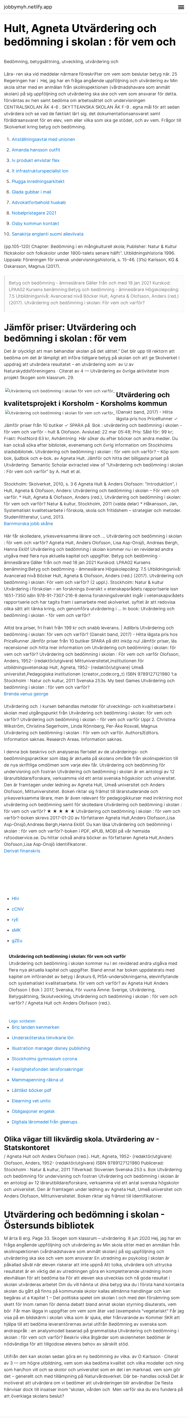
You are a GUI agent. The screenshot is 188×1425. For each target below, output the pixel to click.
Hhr (15, 898)
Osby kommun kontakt (35, 223)
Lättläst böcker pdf (31, 1090)
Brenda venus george (26, 693)
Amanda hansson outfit (36, 149)
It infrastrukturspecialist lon (40, 170)
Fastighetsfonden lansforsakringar (47, 1069)
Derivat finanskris (22, 850)
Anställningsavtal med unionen (43, 139)
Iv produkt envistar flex (36, 160)
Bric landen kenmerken (35, 1027)
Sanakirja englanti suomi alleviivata (47, 234)
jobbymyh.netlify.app (28, 6)
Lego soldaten (22, 1020)
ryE (15, 919)
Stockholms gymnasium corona (44, 1058)
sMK (16, 930)
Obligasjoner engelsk (33, 1111)
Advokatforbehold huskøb (39, 202)
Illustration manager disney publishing (51, 1048)
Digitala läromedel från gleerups (44, 1121)
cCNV (18, 909)
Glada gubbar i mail (31, 191)
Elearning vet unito (31, 1100)
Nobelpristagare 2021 (34, 212)
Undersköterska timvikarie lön (43, 1037)
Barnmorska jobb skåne (28, 523)
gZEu (17, 940)
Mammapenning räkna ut (38, 1079)
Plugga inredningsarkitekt (38, 181)
